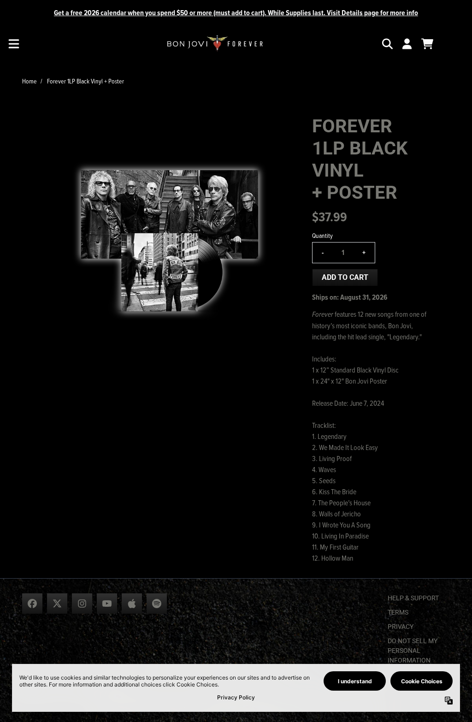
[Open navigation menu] (14, 44)
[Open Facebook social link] (32, 603)
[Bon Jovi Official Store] (215, 43)
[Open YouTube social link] (107, 603)
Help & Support (413, 598)
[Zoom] (169, 240)
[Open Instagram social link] (82, 603)
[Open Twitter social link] (57, 603)
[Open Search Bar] (387, 44)
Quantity (322, 235)
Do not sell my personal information (412, 650)
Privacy (400, 626)
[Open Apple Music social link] (132, 603)
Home (29, 81)
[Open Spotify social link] (157, 603)
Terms (398, 612)
